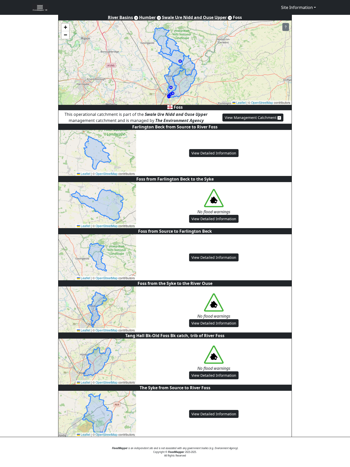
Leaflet (240, 102)
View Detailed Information (213, 153)
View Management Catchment (251, 117)
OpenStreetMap (262, 102)
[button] (65, 27)
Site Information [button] (297, 7)
